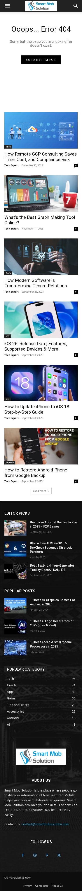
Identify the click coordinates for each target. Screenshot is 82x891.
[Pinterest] (47, 855)
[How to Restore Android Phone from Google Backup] (41, 446)
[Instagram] (35, 855)
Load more (39, 491)
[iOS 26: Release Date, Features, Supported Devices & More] (41, 320)
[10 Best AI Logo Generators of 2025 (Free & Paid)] (15, 626)
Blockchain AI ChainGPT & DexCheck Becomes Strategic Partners (51, 547)
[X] (59, 855)
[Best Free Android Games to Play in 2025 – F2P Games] (15, 528)
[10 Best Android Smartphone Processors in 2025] (15, 647)
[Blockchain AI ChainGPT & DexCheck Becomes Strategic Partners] (15, 549)
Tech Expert (11, 165)
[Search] (76, 6)
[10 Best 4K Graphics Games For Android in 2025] (15, 605)
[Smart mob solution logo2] (41, 757)
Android (10, 462)
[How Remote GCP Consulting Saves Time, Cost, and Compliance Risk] (41, 130)
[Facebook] (23, 855)
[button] (7, 6)
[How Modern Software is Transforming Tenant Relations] (41, 256)
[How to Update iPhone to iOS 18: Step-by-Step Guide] (41, 383)
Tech (8, 146)
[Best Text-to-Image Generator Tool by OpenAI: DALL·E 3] (15, 571)
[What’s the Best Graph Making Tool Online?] (41, 193)
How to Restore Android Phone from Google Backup (35, 472)
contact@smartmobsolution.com (45, 824)
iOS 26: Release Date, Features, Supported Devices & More (35, 346)
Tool (8, 209)
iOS (7, 336)
